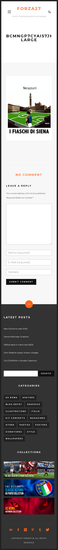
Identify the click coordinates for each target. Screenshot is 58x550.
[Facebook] (18, 530)
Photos (24, 425)
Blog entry (14, 404)
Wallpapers (14, 439)
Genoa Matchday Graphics (16, 336)
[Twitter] (47, 530)
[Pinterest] (33, 530)
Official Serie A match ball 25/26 (18, 344)
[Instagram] (25, 530)
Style (31, 432)
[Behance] (11, 530)
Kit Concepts (15, 418)
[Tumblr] (40, 530)
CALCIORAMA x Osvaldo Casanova (20, 360)
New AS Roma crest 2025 (15, 328)
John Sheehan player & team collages (21, 352)
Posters (41, 425)
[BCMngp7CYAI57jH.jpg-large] (24, 108)
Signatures (14, 432)
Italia (35, 411)
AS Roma (12, 398)
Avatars (29, 398)
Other (10, 425)
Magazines (37, 418)
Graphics (33, 404)
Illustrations (16, 411)
